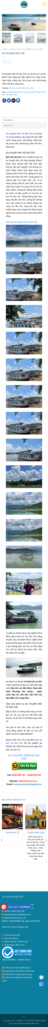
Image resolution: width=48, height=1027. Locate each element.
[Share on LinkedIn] (18, 100)
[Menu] (3, 4)
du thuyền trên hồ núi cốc (16, 92)
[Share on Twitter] (9, 100)
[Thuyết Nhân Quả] (35, 816)
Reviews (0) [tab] (8, 125)
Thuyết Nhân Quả (35, 832)
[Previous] (6, 23)
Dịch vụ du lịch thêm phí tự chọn (26, 49)
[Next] (42, 23)
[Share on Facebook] (4, 100)
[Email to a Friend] (13, 100)
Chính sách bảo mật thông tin (17, 968)
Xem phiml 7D (12, 832)
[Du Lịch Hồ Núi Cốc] (24, 4)
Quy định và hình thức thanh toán (19, 971)
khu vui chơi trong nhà (34, 92)
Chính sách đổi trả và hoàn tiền (18, 977)
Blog (24, 1017)
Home (4, 49)
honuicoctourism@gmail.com (27, 784)
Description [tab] (8, 120)
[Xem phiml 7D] (12, 816)
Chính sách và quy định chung (18, 974)
